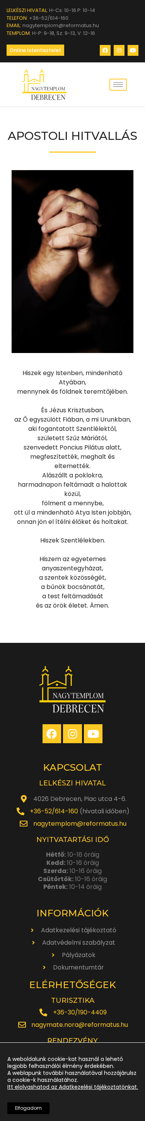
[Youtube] (133, 50)
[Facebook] (105, 50)
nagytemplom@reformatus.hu (79, 823)
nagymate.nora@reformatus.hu (79, 1024)
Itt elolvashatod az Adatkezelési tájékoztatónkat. (72, 1087)
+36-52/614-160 (54, 811)
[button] (35, 50)
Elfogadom (28, 1108)
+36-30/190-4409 (80, 1012)
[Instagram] (119, 50)
